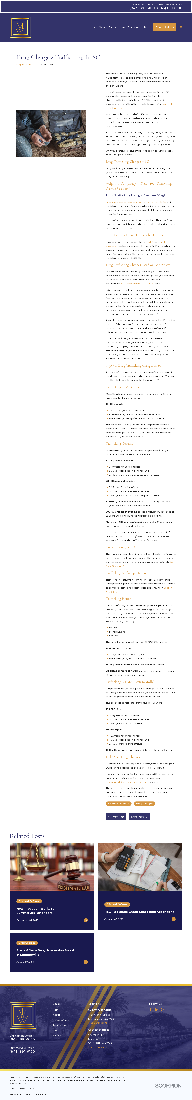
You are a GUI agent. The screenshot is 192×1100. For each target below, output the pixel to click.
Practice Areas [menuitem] (117, 27)
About (56, 1014)
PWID (149, 242)
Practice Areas (61, 1020)
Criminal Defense (118, 803)
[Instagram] (162, 1009)
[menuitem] (14, 1094)
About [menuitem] (102, 27)
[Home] (20, 27)
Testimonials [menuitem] (134, 27)
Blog (55, 1030)
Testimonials (59, 1025)
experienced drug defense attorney (126, 782)
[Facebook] (150, 1009)
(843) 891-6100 (142, 8)
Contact (57, 1035)
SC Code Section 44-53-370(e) (137, 283)
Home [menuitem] (92, 27)
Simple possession (116, 202)
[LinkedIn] (156, 1009)
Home (56, 1010)
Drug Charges (144, 803)
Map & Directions (97, 1022)
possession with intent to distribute (146, 202)
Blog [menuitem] (147, 27)
